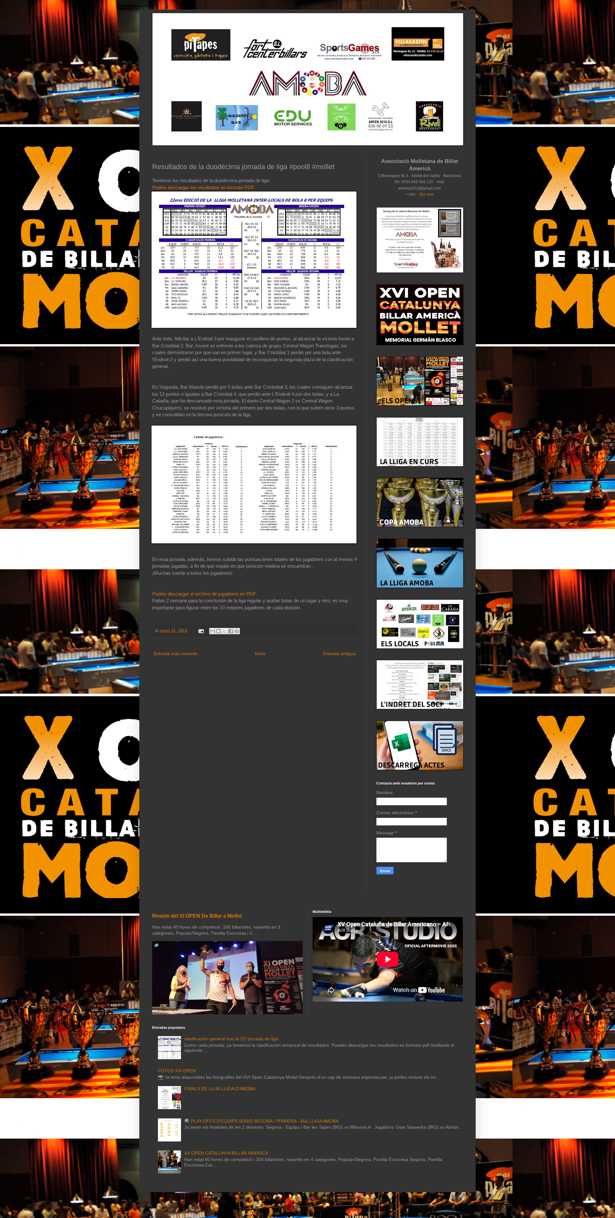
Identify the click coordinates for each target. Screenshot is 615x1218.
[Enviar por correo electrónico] (212, 631)
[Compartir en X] (224, 631)
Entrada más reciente (175, 653)
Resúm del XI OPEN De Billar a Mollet (197, 916)
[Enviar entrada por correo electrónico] (200, 631)
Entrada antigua (339, 653)
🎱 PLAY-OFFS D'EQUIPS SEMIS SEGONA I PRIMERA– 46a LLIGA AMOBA (261, 1121)
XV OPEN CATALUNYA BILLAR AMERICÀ (226, 1153)
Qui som (426, 194)
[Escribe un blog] (218, 631)
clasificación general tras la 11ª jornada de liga (231, 1038)
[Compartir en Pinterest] (237, 631)
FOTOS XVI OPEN (177, 1070)
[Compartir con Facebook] (230, 631)
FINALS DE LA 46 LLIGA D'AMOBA (219, 1088)
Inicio (260, 653)
